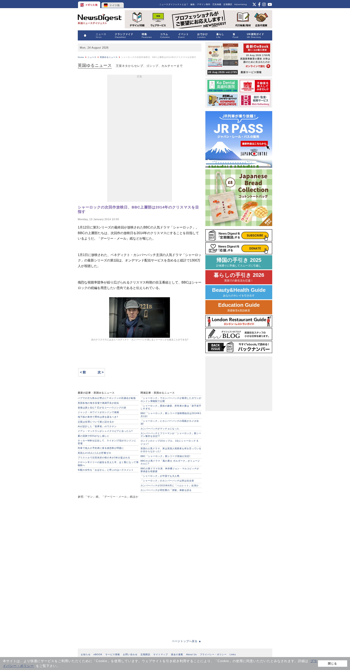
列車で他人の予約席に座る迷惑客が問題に (101, 448)
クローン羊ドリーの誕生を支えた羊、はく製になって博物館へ (108, 463)
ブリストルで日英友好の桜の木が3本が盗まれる (104, 457)
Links (233, 654)
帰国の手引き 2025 (238, 262)
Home (81, 57)
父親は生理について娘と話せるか (96, 421)
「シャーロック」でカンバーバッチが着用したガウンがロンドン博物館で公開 (171, 399)
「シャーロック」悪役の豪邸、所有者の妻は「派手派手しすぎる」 (171, 407)
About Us (191, 654)
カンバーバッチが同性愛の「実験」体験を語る (166, 490)
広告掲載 (216, 4)
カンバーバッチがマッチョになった (160, 428)
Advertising (240, 4)
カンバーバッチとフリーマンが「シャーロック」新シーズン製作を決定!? (171, 434)
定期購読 (227, 4)
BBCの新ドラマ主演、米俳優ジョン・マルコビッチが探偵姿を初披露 (170, 470)
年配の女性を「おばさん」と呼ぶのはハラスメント (106, 470)
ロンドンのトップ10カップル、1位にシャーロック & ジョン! (169, 442)
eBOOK (98, 654)
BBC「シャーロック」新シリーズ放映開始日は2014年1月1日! (171, 414)
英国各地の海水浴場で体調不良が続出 (98, 403)
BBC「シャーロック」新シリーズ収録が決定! (165, 456)
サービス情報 (112, 654)
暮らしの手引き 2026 (239, 277)
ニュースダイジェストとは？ (173, 4)
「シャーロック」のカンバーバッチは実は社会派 (167, 480)
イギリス (89, 4)
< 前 (83, 372)
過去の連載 (177, 654)
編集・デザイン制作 (200, 4)
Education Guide (239, 307)
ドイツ (112, 4)
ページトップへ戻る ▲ (186, 641)
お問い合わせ (130, 654)
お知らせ (86, 654)
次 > (101, 372)
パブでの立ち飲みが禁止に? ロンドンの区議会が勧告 (107, 398)
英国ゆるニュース (109, 57)
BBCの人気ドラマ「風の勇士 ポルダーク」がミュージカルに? (170, 462)
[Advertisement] (139, 139)
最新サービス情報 (235, 72)
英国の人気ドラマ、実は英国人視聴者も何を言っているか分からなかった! (171, 449)
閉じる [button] (332, 663)
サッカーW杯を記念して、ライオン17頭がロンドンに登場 (107, 442)
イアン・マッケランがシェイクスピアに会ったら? (105, 431)
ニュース (92, 57)
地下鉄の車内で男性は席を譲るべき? (98, 417)
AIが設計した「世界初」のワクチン (97, 426)
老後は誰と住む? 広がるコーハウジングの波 (102, 407)
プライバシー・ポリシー (213, 654)
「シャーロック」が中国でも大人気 (160, 476)
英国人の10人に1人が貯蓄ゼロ (94, 453)
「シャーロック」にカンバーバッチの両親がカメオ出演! (170, 422)
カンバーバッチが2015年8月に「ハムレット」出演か (170, 485)
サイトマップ (160, 654)
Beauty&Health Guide (239, 292)
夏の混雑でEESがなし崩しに (93, 436)
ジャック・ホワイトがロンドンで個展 (98, 412)
